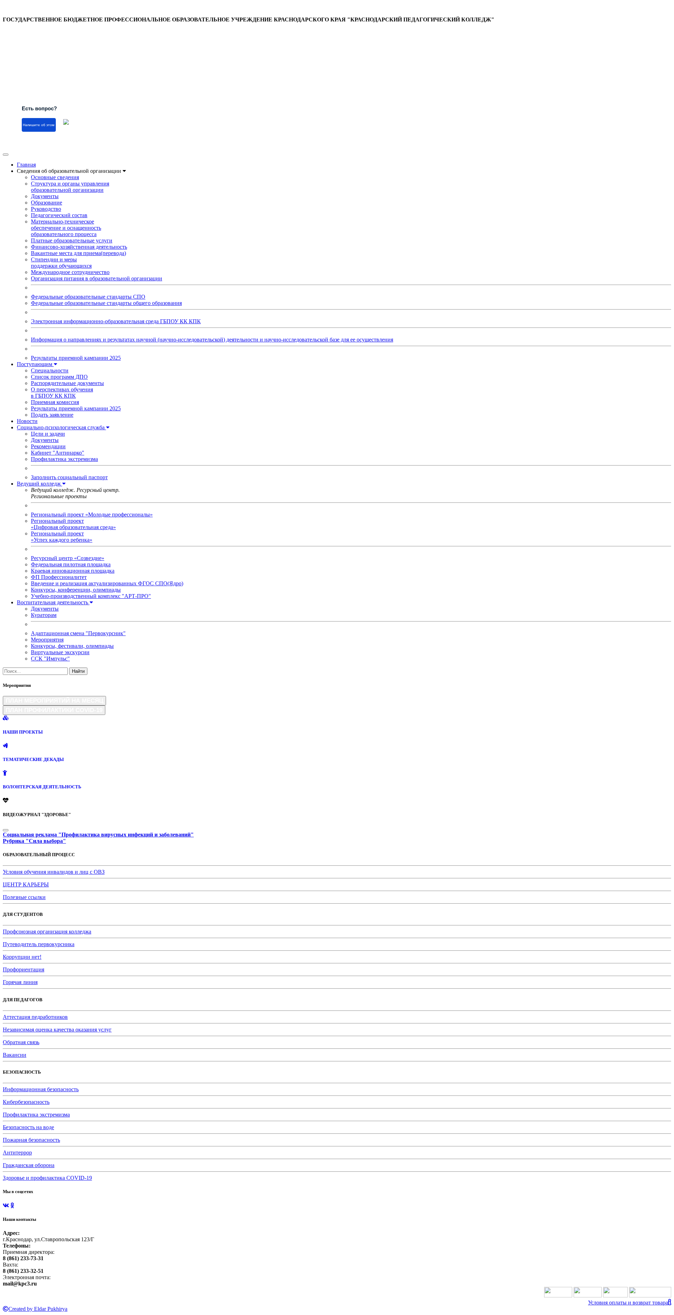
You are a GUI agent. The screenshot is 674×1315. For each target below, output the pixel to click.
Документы (45, 196)
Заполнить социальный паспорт (69, 477)
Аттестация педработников (35, 1017)
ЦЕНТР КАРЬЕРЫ (26, 884)
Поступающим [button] (35, 364)
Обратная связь (21, 1042)
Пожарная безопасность (31, 1140)
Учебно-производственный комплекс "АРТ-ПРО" (91, 596)
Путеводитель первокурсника (38, 944)
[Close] (5, 830)
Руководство (46, 209)
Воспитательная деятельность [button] (53, 602)
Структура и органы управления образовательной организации (70, 187)
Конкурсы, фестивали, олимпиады (72, 646)
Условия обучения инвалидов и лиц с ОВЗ (54, 872)
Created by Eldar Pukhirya (37, 1309)
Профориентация (23, 969)
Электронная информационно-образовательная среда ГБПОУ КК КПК (116, 321)
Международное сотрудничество (70, 272)
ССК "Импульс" (50, 659)
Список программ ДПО (59, 377)
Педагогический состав (59, 215)
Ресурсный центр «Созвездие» (67, 558)
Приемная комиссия (55, 402)
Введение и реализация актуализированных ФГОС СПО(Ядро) (107, 583)
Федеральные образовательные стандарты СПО (88, 297)
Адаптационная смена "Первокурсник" (78, 633)
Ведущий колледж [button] (39, 484)
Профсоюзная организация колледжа (47, 932)
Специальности (49, 370)
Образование (46, 203)
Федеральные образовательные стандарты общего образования (106, 303)
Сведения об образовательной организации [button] (70, 171)
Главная (26, 165)
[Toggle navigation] (5, 155)
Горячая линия (20, 982)
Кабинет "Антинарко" (57, 453)
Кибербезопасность (26, 1102)
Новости (27, 421)
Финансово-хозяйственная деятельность (79, 247)
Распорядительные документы (67, 383)
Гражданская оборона (28, 1165)
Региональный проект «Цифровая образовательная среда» (73, 524)
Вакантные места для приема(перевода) (78, 253)
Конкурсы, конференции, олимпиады (76, 590)
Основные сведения (55, 177)
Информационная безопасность (41, 1089)
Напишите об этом (38, 125)
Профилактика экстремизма (64, 459)
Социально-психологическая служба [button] (61, 427)
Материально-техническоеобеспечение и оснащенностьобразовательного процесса (66, 228)
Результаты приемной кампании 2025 (76, 358)
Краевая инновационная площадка (72, 571)
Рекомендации (48, 446)
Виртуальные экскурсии (60, 652)
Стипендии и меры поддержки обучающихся (61, 262)
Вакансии (14, 1055)
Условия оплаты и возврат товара (628, 1303)
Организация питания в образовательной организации (96, 278)
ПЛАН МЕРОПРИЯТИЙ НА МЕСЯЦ (54, 700)
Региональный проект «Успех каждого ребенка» (61, 536)
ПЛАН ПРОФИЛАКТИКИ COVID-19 (54, 710)
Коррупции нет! (22, 957)
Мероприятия (47, 640)
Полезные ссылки (24, 897)
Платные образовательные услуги (71, 240)
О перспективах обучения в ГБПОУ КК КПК (62, 392)
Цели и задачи (48, 434)
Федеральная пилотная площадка (71, 564)
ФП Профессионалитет (59, 577)
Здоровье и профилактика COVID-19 (47, 1178)
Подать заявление (52, 415)
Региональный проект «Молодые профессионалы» (92, 514)
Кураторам (44, 615)
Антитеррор (17, 1152)
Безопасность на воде (28, 1127)
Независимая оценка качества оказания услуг (57, 1030)
